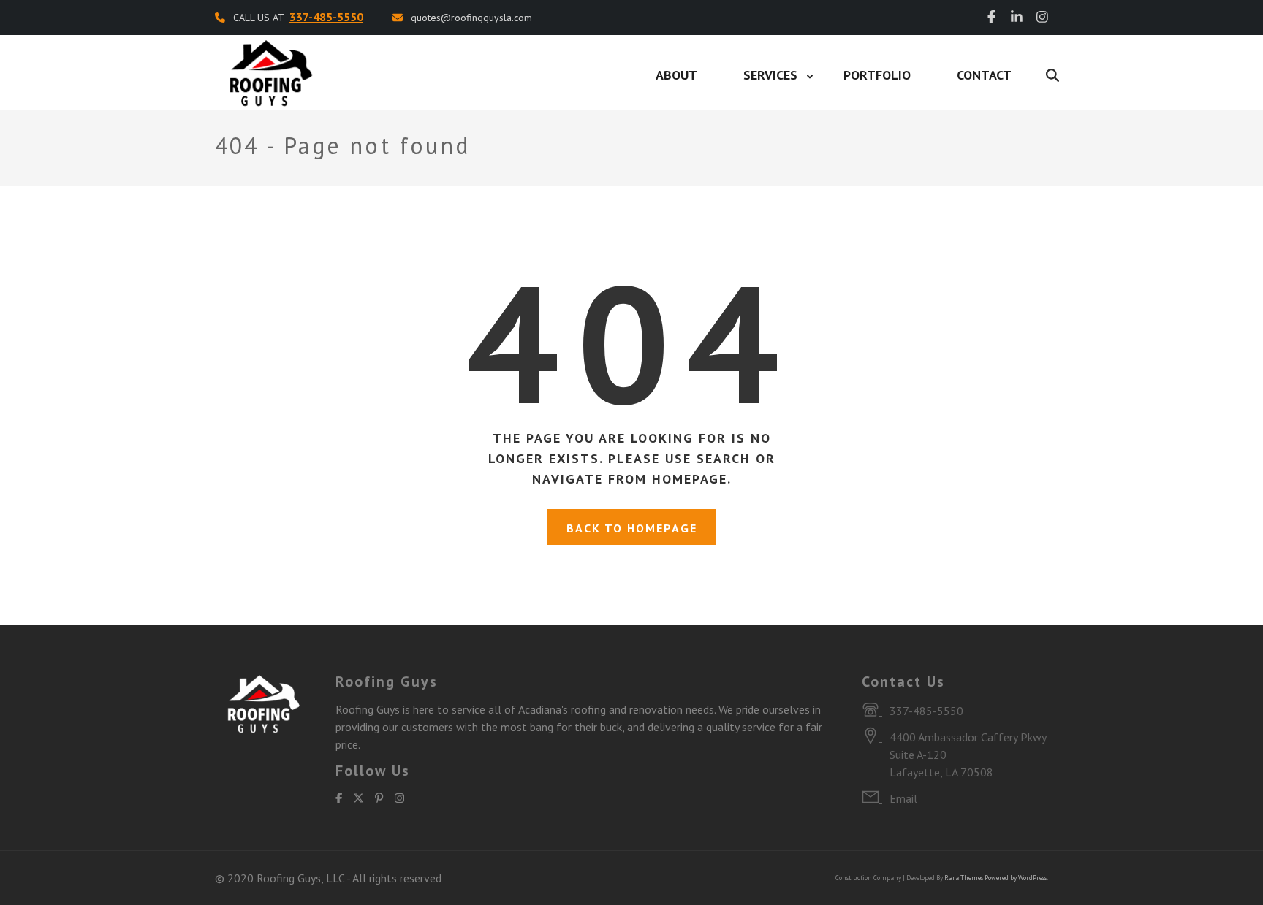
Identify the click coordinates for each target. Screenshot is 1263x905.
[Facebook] (338, 798)
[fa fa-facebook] (991, 17)
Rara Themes (963, 878)
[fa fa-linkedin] (1017, 17)
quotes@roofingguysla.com (471, 17)
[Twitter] (358, 798)
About (676, 74)
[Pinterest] (379, 798)
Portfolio (877, 74)
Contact (984, 74)
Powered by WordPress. (1016, 878)
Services (770, 74)
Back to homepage (631, 528)
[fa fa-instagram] (1042, 17)
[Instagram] (399, 798)
